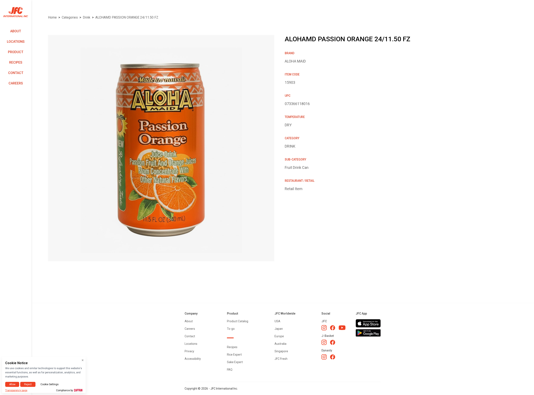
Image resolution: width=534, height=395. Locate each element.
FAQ (229, 369)
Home (52, 17)
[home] (15, 12)
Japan (279, 328)
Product (15, 52)
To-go (231, 328)
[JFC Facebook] (332, 327)
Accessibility (193, 358)
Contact (15, 73)
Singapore (281, 351)
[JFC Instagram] (324, 327)
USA (277, 321)
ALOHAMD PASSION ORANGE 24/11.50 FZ (126, 17)
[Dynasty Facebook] (332, 357)
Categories (70, 17)
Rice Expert (234, 354)
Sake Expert (235, 362)
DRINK (86, 17)
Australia (280, 343)
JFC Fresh (281, 358)
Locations (16, 42)
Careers (16, 83)
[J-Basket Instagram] (324, 342)
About (15, 31)
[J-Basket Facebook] (332, 342)
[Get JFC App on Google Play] (368, 333)
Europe (279, 336)
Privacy (189, 351)
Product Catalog (237, 321)
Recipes (15, 62)
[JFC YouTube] (342, 327)
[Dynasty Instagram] (324, 357)
